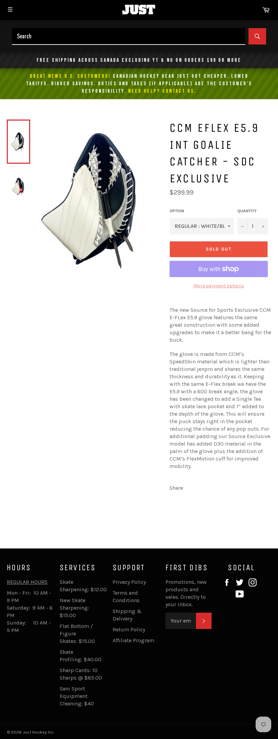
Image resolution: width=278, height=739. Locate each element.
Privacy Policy (129, 582)
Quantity (247, 211)
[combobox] (128, 36)
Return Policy (129, 629)
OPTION (177, 211)
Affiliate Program (133, 640)
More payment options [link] (219, 286)
